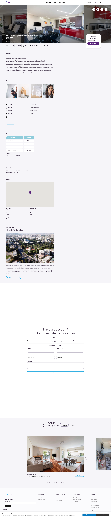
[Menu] (106, 2)
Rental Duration (60, 355)
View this (78, 475)
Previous (6, 24)
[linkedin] (94, 510)
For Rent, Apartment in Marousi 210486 (38, 476)
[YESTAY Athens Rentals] (6, 2)
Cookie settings (103, 514)
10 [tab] (63, 482)
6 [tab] (56, 482)
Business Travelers (77, 499)
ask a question (94, 45)
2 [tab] (49, 482)
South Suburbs (59, 503)
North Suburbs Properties (12, 277)
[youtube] (96, 510)
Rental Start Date (32, 355)
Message (30, 361)
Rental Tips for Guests (77, 497)
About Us (40, 497)
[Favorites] (96, 3)
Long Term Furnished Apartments (80, 503)
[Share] (101, 9)
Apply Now (93, 43)
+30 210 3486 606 (56, 340)
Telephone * (60, 348)
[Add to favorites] (106, 9)
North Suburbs (59, 500)
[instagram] (92, 510)
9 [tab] (61, 482)
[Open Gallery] (93, 9)
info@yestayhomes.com (80, 340)
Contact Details (41, 499)
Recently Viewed (73, 424)
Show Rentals (62, 2)
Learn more (72, 515)
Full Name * (30, 348)
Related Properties (64, 424)
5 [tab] (54, 482)
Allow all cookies (89, 514)
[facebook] (91, 510)
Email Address (8, 501)
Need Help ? (88, 2)
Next (104, 24)
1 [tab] (48, 482)
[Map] (97, 9)
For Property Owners (51, 2)
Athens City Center (60, 498)
